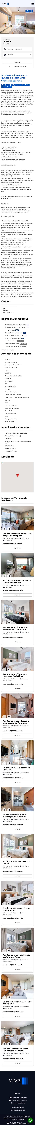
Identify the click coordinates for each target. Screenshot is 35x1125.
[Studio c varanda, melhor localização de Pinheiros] (17, 799)
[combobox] (19, 55)
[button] (2, 31)
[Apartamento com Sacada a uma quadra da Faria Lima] (17, 706)
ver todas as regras (7, 350)
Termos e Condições (17, 1107)
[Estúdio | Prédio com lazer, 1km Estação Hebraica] (17, 1033)
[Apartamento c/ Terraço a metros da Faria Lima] (17, 659)
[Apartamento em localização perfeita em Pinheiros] (17, 940)
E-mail (18, 62)
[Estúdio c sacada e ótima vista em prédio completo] (17, 518)
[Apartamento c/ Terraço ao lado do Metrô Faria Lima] (17, 612)
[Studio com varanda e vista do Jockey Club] (17, 986)
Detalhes (17, 548)
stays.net (19, 1122)
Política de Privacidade (17, 1110)
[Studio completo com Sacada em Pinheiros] (17, 893)
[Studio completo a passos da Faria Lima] (17, 752)
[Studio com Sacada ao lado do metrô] (17, 846)
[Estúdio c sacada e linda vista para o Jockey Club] (17, 565)
